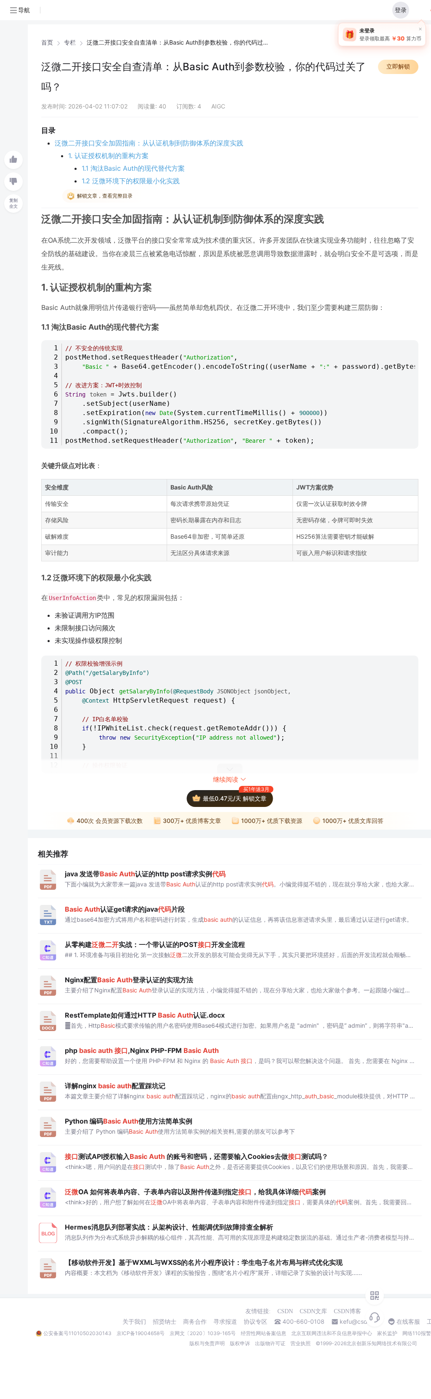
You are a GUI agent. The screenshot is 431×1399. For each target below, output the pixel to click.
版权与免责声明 (207, 1343)
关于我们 (134, 1321)
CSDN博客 (347, 1311)
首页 (47, 42)
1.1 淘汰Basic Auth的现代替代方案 (133, 168)
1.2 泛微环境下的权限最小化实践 (131, 181)
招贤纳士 (164, 1321)
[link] (47, 42)
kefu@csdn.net (360, 1321)
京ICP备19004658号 (141, 1333)
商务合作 (195, 1321)
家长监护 (387, 1333)
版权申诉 (240, 1343)
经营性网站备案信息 (263, 1333)
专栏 (70, 42)
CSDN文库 (313, 1311)
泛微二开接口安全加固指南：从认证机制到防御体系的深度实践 (149, 143)
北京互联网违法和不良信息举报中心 (331, 1333)
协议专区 (255, 1321)
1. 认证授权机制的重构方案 (108, 155)
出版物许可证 (270, 1343)
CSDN (285, 1311)
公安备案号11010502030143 (77, 1333)
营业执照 (300, 1343)
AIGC (218, 106)
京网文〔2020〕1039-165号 (203, 1333)
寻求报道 (225, 1321)
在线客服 (408, 1321)
